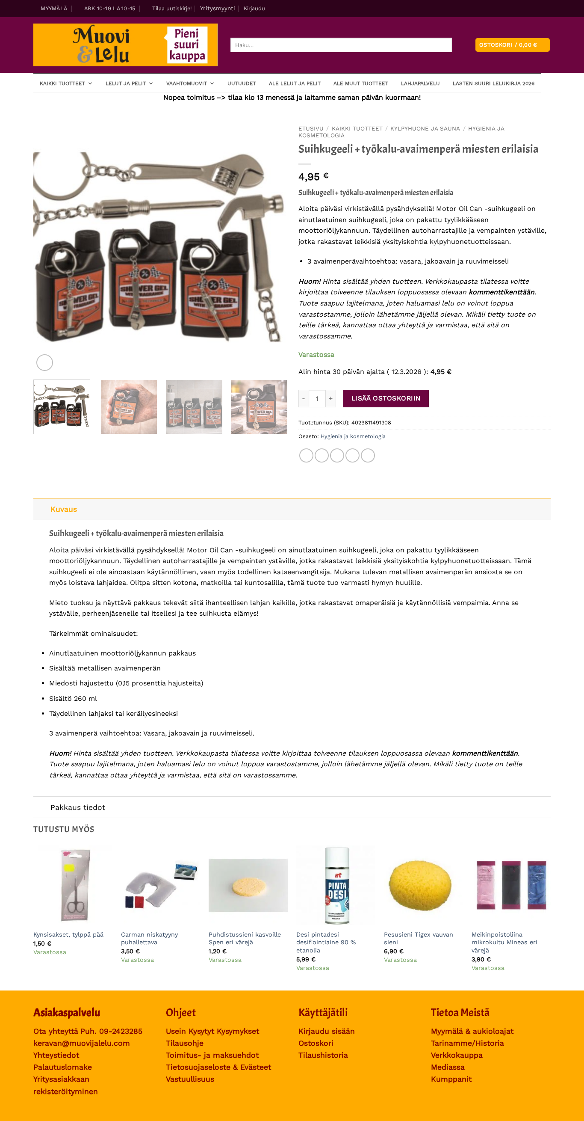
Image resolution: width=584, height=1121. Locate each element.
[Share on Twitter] (322, 455)
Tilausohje (185, 1043)
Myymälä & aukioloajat (472, 1031)
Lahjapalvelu (420, 83)
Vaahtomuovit (186, 83)
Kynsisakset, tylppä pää (68, 934)
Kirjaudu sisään (326, 1031)
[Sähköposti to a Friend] (337, 455)
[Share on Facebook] (306, 455)
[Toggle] (41, 509)
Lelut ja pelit (126, 83)
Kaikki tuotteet (62, 83)
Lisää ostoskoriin (386, 398)
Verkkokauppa (457, 1055)
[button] (168, 8)
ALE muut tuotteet (360, 83)
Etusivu (311, 128)
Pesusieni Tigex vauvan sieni (418, 938)
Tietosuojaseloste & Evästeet (218, 1067)
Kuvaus (63, 509)
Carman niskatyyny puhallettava (149, 938)
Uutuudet (241, 83)
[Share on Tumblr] (368, 455)
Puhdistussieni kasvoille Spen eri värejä (245, 938)
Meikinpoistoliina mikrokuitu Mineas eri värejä (504, 942)
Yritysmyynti (217, 8)
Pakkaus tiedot (77, 807)
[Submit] (459, 45)
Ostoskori (315, 1043)
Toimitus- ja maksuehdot (212, 1055)
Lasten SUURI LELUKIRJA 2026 (493, 83)
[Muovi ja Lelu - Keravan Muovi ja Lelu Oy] (125, 45)
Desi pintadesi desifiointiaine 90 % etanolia (326, 942)
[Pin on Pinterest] (352, 455)
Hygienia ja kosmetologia (353, 436)
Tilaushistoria (323, 1055)
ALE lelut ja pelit (295, 83)
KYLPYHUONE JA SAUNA (425, 128)
